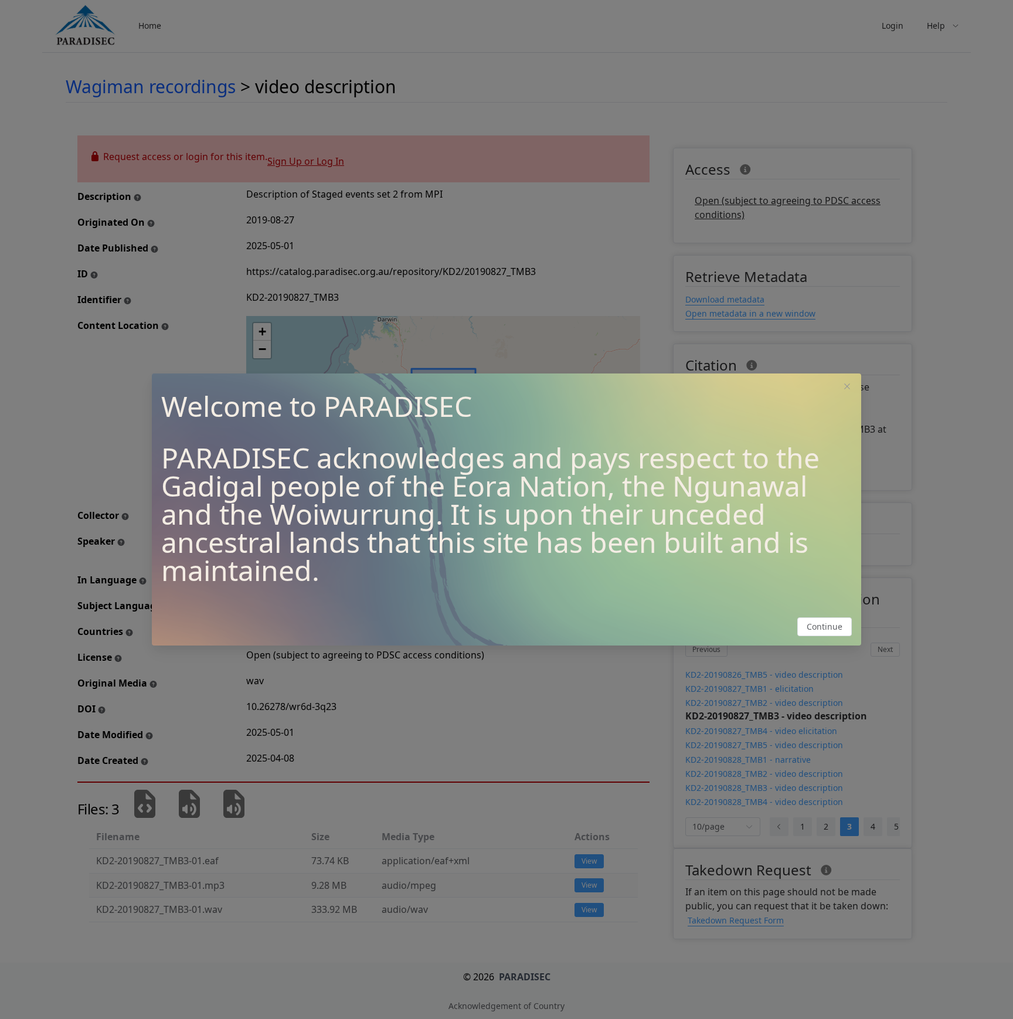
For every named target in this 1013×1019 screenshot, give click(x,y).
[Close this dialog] (847, 387)
